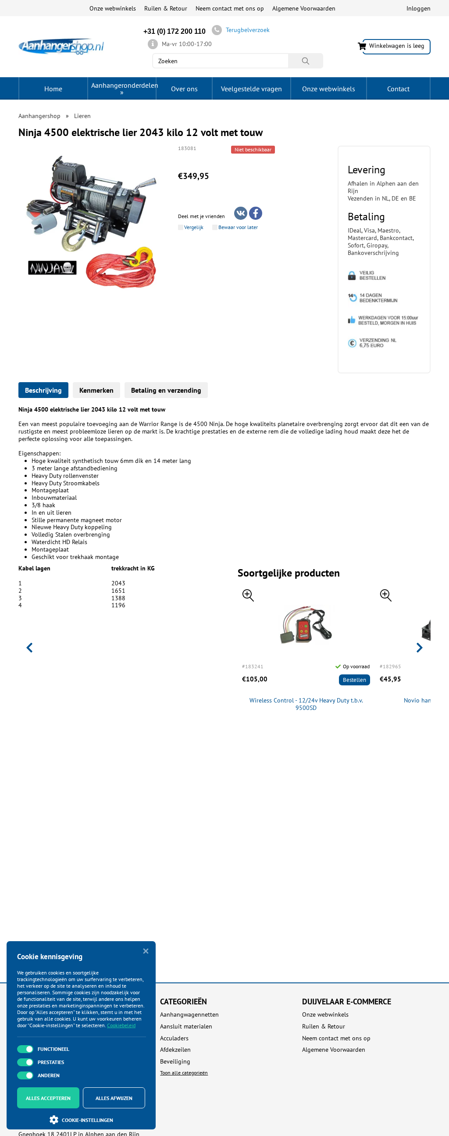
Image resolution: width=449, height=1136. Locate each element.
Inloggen (418, 8)
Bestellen (354, 680)
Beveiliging (175, 1061)
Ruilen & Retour (165, 8)
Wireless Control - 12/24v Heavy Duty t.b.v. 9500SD (306, 704)
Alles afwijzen (114, 1098)
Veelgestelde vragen (251, 88)
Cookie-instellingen (87, 1120)
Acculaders (174, 1038)
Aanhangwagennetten (189, 1014)
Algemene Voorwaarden (303, 8)
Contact (398, 88)
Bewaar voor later (238, 227)
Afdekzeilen (175, 1050)
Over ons (184, 88)
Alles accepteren (48, 1098)
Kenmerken (96, 390)
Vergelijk (193, 227)
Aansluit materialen (186, 1026)
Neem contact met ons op (230, 8)
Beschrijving (43, 390)
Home (53, 88)
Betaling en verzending (166, 390)
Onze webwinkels (112, 8)
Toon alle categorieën (184, 1072)
